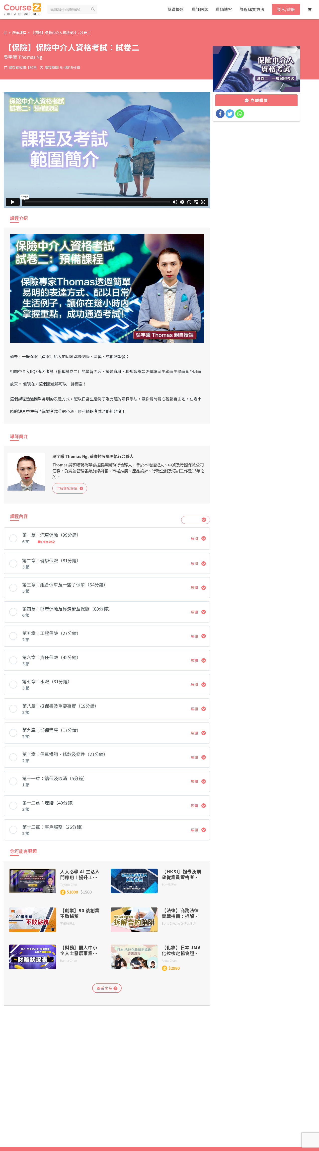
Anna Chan (169, 960)
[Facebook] (220, 113)
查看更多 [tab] (104, 988)
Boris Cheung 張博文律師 (179, 923)
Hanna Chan (68, 960)
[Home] (5, 32)
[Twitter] (230, 113)
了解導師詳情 (68, 488)
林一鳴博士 (169, 884)
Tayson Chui (68, 884)
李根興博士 (67, 923)
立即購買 (258, 100)
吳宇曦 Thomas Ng (23, 57)
